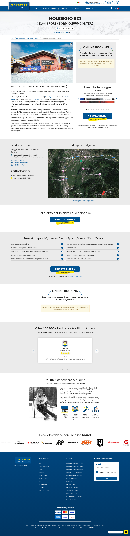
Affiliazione (43, 484)
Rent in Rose (70, 484)
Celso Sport (49, 97)
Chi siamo (42, 472)
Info (62, 32)
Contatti (76, 8)
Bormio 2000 (39, 99)
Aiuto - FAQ (43, 478)
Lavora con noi (71, 499)
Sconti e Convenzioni (74, 472)
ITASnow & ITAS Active (74, 496)
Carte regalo (43, 475)
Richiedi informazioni (21, 163)
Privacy (64, 528)
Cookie (69, 528)
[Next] (69, 61)
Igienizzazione (71, 493)
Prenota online (97, 115)
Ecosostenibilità (72, 478)
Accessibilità (57, 528)
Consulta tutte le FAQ (74, 276)
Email (98, 464)
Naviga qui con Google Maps (84, 201)
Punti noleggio (49, 8)
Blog (40, 481)
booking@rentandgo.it (95, 4)
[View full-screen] (71, 44)
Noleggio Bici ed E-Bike (74, 463)
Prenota (89, 8)
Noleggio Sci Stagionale (75, 469)
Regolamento (39, 528)
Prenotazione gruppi (74, 475)
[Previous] (14, 61)
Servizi (64, 8)
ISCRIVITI (106, 478)
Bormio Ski (30, 38)
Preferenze (76, 528)
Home (12, 38)
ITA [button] (80, 3)
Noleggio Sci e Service (74, 466)
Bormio (37, 38)
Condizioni (48, 528)
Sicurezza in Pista (72, 490)
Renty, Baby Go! (72, 487)
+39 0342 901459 (19, 165)
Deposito (69, 481)
